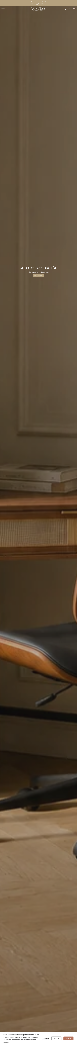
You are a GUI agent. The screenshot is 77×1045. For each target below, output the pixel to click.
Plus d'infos (45, 1038)
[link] (69, 9)
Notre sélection (38, 275)
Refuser (56, 1038)
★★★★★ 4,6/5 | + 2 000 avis (38, 4)
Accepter (68, 1038)
